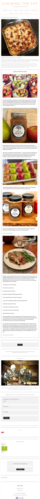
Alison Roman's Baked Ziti (8, 63)
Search (20, 344)
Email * (4, 401)
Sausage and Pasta (11, 67)
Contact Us (20, 490)
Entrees (21, 10)
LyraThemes (24, 495)
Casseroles (21, 63)
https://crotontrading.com (8, 233)
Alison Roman (3, 63)
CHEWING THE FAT (20, 4)
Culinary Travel (33, 10)
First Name (5, 406)
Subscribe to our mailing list (20, 463)
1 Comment (27, 67)
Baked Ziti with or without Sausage (15, 63)
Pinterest (26, 13)
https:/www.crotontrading (8, 335)
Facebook (11, 13)
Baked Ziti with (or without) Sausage (11, 57)
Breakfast (15, 10)
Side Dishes (26, 10)
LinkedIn (16, 13)
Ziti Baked (18, 67)
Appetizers (5, 10)
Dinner (32, 63)
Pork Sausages (5, 67)
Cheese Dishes (25, 63)
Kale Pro (24, 493)
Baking (10, 10)
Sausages (15, 67)
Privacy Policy (20, 488)
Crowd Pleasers (29, 63)
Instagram (21, 13)
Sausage (8, 67)
